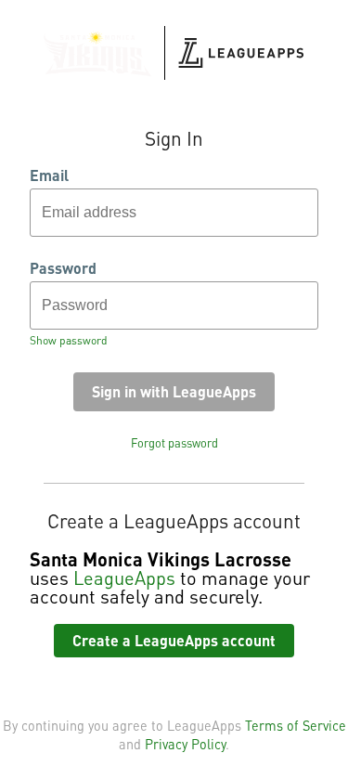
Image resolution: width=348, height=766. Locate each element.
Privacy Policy (185, 743)
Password (63, 268)
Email (49, 175)
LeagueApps (124, 577)
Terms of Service (295, 725)
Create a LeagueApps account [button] (174, 640)
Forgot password (174, 442)
